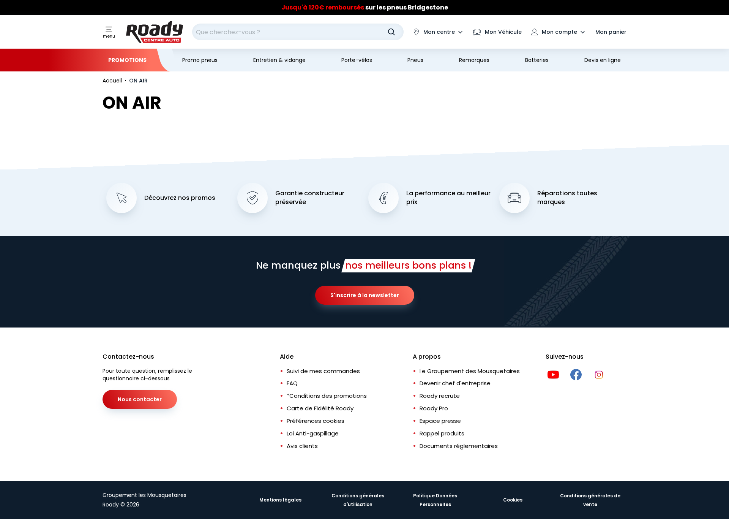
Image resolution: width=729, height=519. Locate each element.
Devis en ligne (602, 60)
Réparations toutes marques (567, 197)
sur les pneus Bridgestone (364, 7)
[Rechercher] (391, 32)
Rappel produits (442, 433)
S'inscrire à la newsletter (364, 295)
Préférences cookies (315, 421)
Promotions (127, 60)
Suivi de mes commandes (323, 371)
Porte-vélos (356, 60)
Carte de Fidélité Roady (320, 408)
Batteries (537, 60)
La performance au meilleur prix (448, 197)
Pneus (415, 60)
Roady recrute (440, 396)
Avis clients (302, 446)
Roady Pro (434, 408)
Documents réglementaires (459, 446)
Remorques (474, 60)
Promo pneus (200, 60)
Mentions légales (280, 500)
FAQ (292, 383)
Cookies (512, 500)
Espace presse (440, 421)
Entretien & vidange (279, 60)
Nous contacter (140, 399)
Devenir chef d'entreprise (455, 383)
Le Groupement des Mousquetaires (470, 371)
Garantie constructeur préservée (309, 197)
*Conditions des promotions (327, 396)
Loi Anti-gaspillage (313, 433)
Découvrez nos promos (179, 198)
